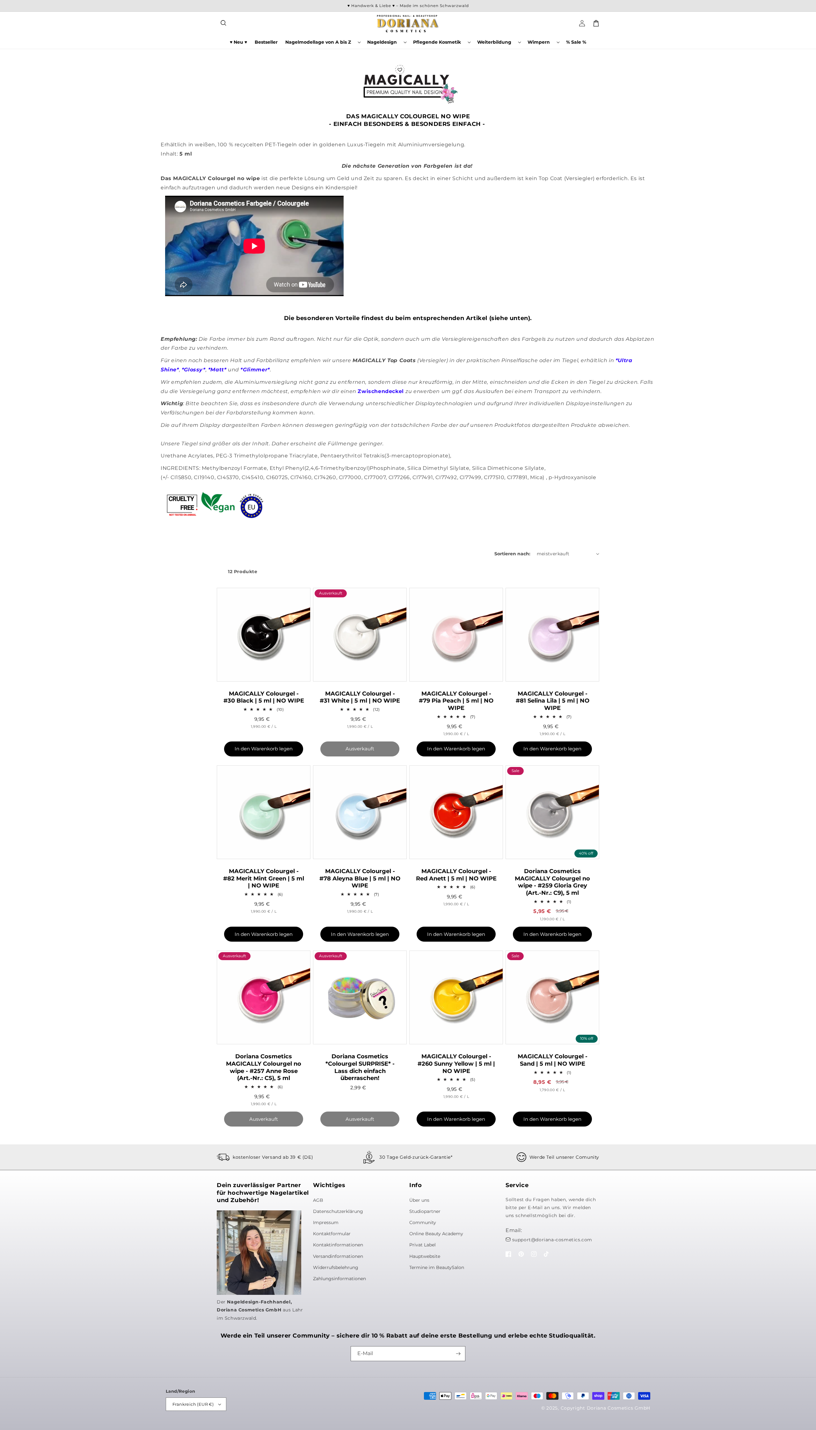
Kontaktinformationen (338, 1245)
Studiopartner (425, 1211)
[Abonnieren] (458, 1353)
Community (422, 1222)
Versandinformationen (338, 1256)
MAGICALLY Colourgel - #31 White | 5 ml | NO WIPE (360, 697)
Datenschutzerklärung (338, 1211)
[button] (224, 23)
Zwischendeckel (381, 391)
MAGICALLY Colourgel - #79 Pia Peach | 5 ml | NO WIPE (456, 700)
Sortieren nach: (512, 554)
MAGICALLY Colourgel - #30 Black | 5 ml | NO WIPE (263, 697)
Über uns (419, 1200)
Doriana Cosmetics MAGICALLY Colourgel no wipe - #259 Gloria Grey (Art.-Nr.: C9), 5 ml (552, 882)
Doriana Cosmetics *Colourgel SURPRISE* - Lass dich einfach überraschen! (360, 1067)
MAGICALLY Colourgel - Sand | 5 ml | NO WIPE (552, 1060)
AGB (318, 1200)
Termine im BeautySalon (436, 1267)
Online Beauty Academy (436, 1234)
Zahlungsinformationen (339, 1278)
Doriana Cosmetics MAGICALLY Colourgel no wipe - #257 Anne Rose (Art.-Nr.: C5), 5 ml (263, 1067)
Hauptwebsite (424, 1256)
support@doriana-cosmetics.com (552, 1240)
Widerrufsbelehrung (335, 1267)
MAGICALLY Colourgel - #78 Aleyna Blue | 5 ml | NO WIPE (359, 878)
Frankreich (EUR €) (193, 1404)
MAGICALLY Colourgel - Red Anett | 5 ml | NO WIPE (456, 875)
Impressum (326, 1222)
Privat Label (422, 1245)
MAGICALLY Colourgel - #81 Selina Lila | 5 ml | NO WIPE (552, 700)
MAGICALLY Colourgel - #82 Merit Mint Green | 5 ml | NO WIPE (263, 878)
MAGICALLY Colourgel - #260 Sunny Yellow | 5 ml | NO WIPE (456, 1063)
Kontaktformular (332, 1234)
